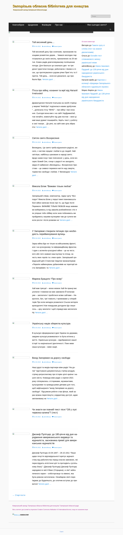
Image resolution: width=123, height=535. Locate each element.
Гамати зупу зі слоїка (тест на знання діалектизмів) (93, 48)
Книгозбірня (18, 25)
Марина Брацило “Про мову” (47, 278)
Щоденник (33, 25)
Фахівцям (46, 25)
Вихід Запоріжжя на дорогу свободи (51, 358)
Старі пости (18, 495)
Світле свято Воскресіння (45, 138)
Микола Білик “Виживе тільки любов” (51, 186)
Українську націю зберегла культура (51, 323)
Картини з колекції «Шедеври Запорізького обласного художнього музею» (96, 83)
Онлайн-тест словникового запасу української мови (92, 59)
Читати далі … (48, 79)
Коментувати (58, 46)
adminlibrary (47, 46)
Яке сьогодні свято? (97, 25)
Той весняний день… (43, 42)
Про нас (59, 25)
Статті (61, 531)
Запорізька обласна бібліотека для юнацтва (50, 6)
